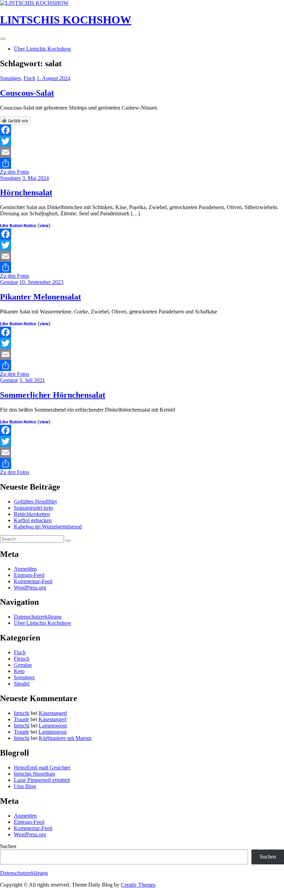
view (43, 225)
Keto (19, 671)
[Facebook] (142, 130)
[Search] (68, 541)
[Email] (142, 152)
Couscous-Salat (27, 92)
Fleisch (21, 659)
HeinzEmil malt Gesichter (42, 767)
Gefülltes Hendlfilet (35, 502)
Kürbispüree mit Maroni (65, 738)
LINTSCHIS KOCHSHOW (65, 20)
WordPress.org (30, 587)
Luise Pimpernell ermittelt (42, 780)
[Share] (142, 163)
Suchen (8, 846)
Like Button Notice (18, 225)
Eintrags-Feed (29, 575)
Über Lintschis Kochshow (42, 49)
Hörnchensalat (26, 192)
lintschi (21, 713)
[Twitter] (142, 141)
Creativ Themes (138, 885)
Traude (21, 719)
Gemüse (9, 282)
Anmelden (25, 569)
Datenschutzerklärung (38, 617)
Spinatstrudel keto (33, 508)
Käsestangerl (53, 713)
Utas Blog (25, 786)
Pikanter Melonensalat (40, 296)
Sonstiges (10, 78)
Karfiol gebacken (33, 520)
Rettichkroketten (32, 514)
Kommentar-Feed (33, 581)
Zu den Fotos (14, 172)
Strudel (21, 684)
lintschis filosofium (34, 774)
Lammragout (53, 725)
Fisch (29, 78)
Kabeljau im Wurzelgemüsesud (48, 526)
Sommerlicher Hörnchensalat (52, 394)
